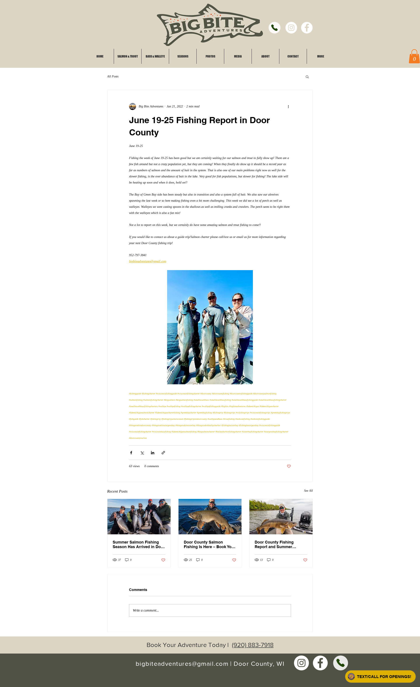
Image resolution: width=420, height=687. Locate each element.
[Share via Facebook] (131, 453)
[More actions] (288, 106)
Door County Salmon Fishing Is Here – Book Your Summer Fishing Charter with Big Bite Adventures (209, 544)
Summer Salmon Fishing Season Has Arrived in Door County (139, 544)
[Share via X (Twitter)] (142, 453)
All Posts (112, 76)
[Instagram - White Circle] (291, 27)
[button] (307, 76)
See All (308, 490)
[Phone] (274, 27)
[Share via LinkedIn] (152, 453)
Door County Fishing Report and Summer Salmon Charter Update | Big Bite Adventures (278, 544)
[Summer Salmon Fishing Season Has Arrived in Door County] (139, 516)
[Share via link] (163, 453)
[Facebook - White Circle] (307, 27)
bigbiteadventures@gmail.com (182, 663)
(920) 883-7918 (253, 645)
